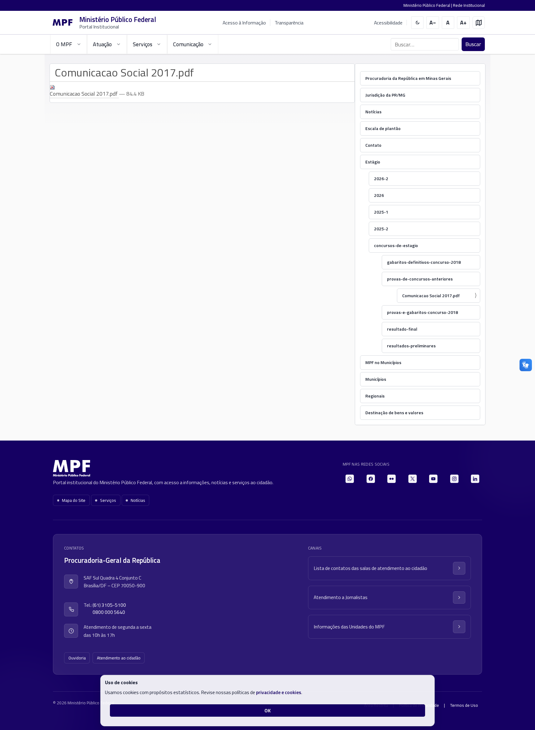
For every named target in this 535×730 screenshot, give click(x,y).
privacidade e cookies (278, 692)
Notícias (373, 111)
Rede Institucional (469, 5)
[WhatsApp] (350, 479)
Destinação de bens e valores (394, 412)
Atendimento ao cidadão (119, 658)
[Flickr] (391, 479)
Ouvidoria (77, 658)
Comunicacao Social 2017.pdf (431, 295)
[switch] (417, 22)
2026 (379, 195)
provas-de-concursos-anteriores (420, 279)
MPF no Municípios (383, 362)
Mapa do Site (73, 500)
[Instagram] (454, 479)
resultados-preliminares (411, 345)
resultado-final (402, 329)
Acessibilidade (388, 22)
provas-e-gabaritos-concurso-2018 (422, 312)
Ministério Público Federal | (428, 5)
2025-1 (381, 212)
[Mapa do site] (478, 22)
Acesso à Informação (244, 22)
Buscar (473, 44)
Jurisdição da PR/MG (385, 95)
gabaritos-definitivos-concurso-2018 (424, 262)
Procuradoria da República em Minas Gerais (408, 78)
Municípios (375, 379)
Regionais (375, 396)
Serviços (108, 500)
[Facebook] (371, 479)
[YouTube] (433, 479)
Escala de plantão (383, 128)
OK (267, 710)
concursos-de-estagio (396, 245)
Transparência (289, 22)
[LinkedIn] (475, 479)
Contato (373, 145)
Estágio (372, 162)
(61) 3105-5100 (109, 605)
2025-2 (381, 228)
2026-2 (381, 178)
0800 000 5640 (109, 612)
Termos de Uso (464, 705)
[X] (413, 479)
